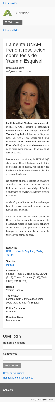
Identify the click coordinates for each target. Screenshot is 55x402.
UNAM (9, 251)
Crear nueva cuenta (13, 373)
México (15, 30)
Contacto (8, 390)
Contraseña (10, 353)
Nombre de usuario (14, 342)
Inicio (6, 30)
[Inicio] (9, 13)
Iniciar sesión (10, 3)
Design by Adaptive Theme (42, 399)
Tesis (39, 251)
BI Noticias (22, 13)
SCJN (10, 255)
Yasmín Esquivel (25, 251)
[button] (12, 22)
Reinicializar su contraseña (18, 377)
